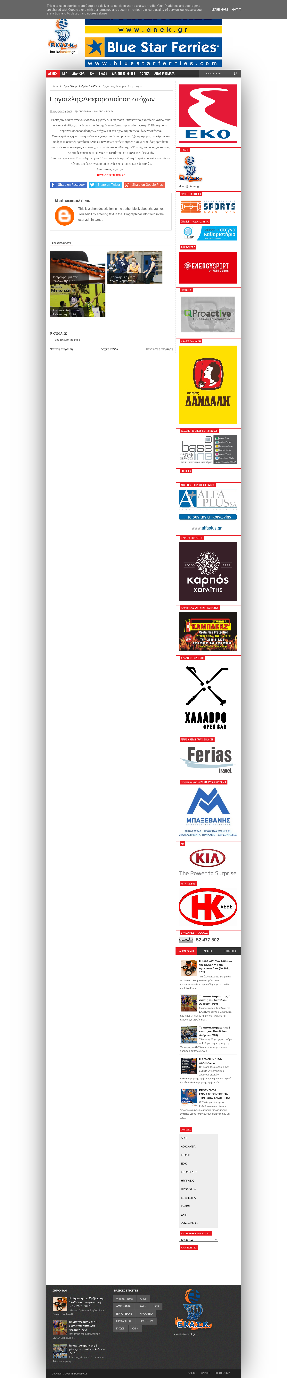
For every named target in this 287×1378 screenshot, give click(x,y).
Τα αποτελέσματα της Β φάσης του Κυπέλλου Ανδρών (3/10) (83, 1325)
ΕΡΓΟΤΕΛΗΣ (189, 1172)
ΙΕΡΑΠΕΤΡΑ (188, 1197)
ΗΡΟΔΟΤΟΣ (188, 1189)
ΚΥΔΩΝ (185, 1206)
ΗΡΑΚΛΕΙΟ (187, 1180)
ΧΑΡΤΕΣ (205, 1373)
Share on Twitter (108, 184)
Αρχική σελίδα (109, 348)
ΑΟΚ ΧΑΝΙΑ (188, 1146)
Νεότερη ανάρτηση (61, 348)
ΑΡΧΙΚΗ (192, 1373)
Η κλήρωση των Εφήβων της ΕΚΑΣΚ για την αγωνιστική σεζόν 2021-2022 (86, 1302)
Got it (236, 9)
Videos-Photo (189, 1223)
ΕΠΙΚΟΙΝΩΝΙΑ (222, 1373)
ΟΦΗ (184, 1214)
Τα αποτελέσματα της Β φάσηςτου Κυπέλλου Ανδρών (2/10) (87, 1349)
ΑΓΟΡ (184, 1137)
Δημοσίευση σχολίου (67, 339)
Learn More (219, 9)
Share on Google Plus (147, 184)
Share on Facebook (71, 184)
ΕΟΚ (184, 1163)
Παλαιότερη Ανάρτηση (159, 348)
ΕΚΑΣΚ (185, 1155)
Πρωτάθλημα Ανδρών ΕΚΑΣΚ (95, 111)
